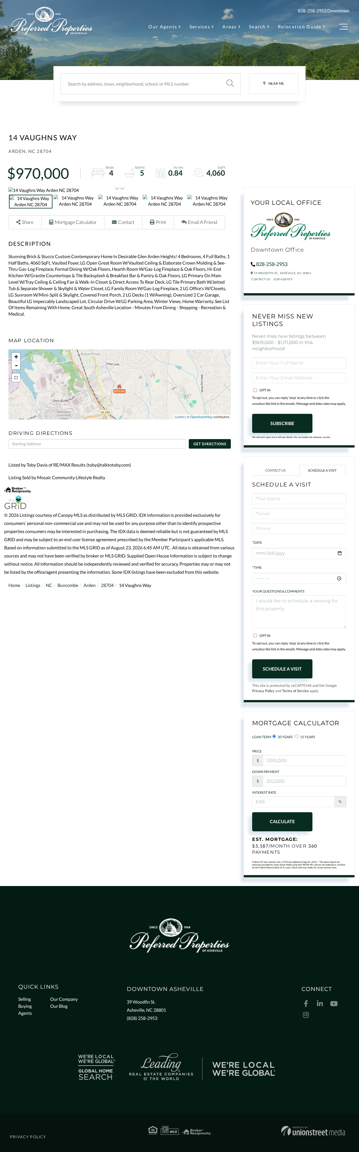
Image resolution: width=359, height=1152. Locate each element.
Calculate (282, 821)
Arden (90, 585)
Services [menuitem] (200, 26)
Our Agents (282, 279)
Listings (33, 585)
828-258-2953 (312, 10)
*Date (257, 542)
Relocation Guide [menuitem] (300, 26)
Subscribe (282, 423)
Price (257, 751)
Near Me (276, 83)
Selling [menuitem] (24, 999)
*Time (257, 567)
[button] (230, 84)
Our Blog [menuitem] (59, 1006)
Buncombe (67, 585)
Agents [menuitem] (25, 1013)
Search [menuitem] (257, 26)
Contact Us (260, 279)
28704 (107, 585)
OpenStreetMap (201, 417)
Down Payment (265, 772)
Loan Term (261, 737)
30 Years (285, 737)
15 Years (307, 737)
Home (14, 585)
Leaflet (180, 417)
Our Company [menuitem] (64, 999)
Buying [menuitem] (25, 1006)
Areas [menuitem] (229, 26)
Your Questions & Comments (278, 591)
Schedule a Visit (322, 470)
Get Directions (210, 444)
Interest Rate (264, 792)
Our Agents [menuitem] (162, 26)
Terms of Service (295, 691)
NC (49, 585)
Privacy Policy (263, 691)
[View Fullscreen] (16, 377)
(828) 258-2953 (142, 1018)
